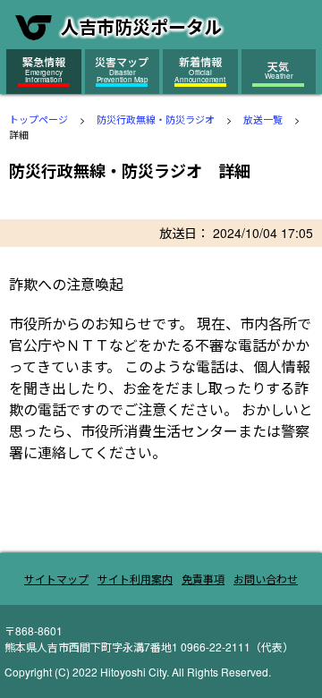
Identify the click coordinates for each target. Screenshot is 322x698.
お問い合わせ (265, 578)
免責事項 (203, 578)
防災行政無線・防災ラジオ (156, 119)
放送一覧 (263, 119)
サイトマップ (56, 578)
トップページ (38, 119)
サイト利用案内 (135, 578)
